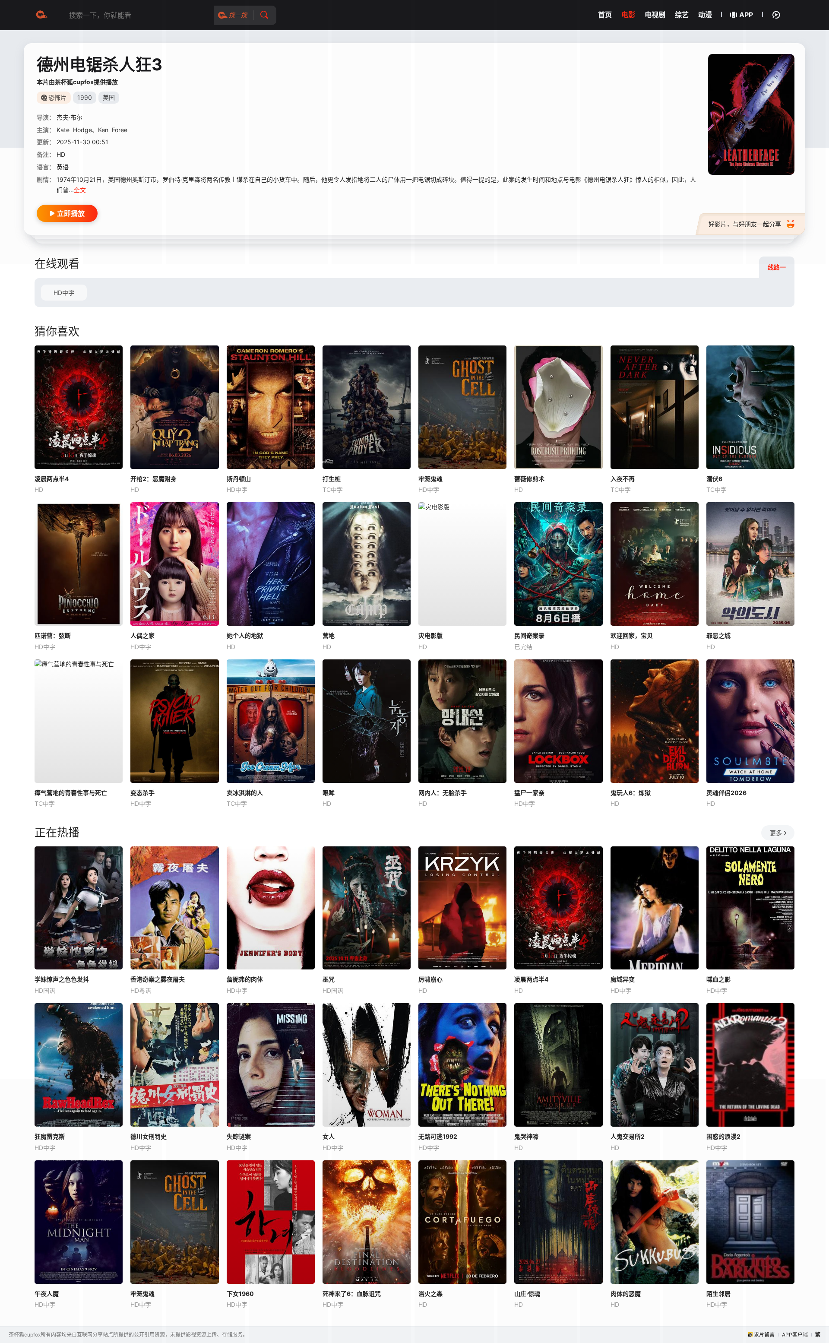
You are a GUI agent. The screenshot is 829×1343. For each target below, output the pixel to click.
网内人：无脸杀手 (442, 792)
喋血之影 (718, 979)
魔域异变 (623, 979)
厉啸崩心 (430, 979)
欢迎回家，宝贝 (632, 635)
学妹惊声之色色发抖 (62, 979)
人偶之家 (142, 635)
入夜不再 (623, 478)
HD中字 (64, 292)
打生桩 (332, 478)
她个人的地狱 (245, 635)
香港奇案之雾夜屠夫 (157, 979)
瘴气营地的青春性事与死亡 (71, 792)
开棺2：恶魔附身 (153, 478)
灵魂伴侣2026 (726, 792)
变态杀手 (142, 792)
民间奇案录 (529, 635)
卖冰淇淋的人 (245, 792)
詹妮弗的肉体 (245, 979)
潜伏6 (714, 478)
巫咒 (329, 979)
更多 (776, 832)
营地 (329, 635)
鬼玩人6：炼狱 (631, 792)
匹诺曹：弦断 (53, 635)
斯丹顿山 (239, 478)
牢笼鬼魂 (430, 478)
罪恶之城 (718, 635)
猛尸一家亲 (529, 792)
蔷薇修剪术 (529, 478)
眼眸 (329, 792)
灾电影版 (430, 635)
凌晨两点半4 (52, 478)
